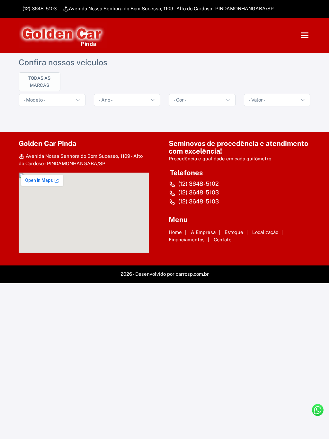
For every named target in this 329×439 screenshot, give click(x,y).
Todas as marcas (39, 81)
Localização (265, 232)
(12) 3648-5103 (39, 8)
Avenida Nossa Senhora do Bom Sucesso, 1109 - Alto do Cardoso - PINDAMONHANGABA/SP (171, 8)
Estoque (234, 232)
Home (175, 232)
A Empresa (203, 232)
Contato (222, 239)
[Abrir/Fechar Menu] (304, 35)
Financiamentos (187, 239)
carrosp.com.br (192, 274)
